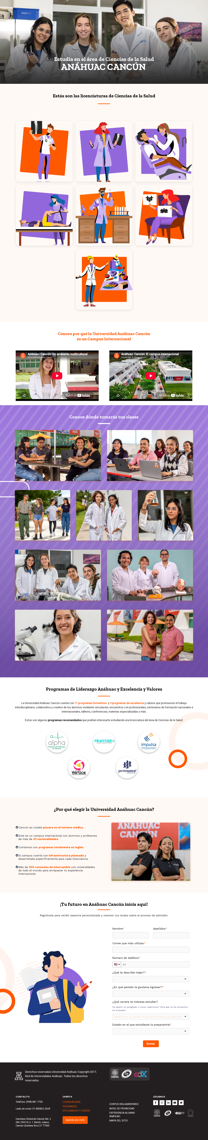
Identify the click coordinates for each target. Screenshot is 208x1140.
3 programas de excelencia (127, 703)
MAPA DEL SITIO (118, 1120)
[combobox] (150, 979)
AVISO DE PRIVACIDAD (121, 1108)
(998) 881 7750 (34, 1101)
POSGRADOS (70, 1106)
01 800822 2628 (41, 1108)
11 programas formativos (91, 703)
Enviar (151, 1043)
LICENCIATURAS (71, 1102)
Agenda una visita (75, 1120)
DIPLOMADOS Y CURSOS (76, 1110)
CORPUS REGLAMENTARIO (124, 1104)
